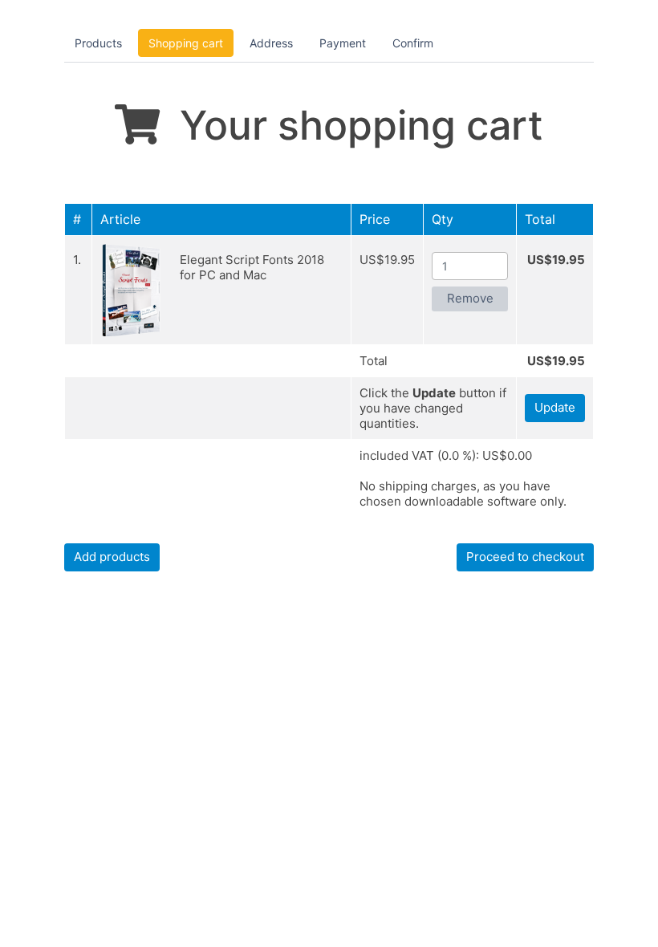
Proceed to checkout (525, 556)
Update (554, 407)
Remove (470, 298)
